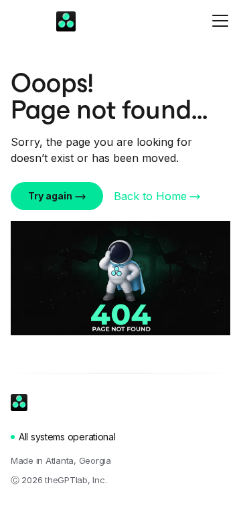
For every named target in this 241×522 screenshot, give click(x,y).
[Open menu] (221, 20)
